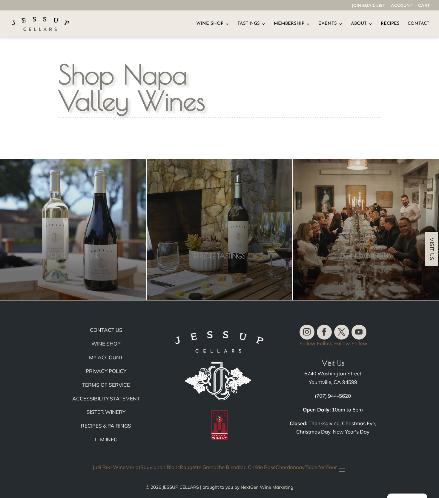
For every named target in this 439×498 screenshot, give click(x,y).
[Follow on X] (341, 332)
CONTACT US (106, 330)
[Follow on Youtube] (358, 332)
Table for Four (321, 467)
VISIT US (432, 249)
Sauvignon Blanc (160, 467)
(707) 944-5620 (333, 396)
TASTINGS (248, 24)
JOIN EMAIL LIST (368, 5)
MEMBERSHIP (289, 24)
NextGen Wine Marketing (267, 487)
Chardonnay (290, 467)
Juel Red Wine (109, 467)
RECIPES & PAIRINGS (106, 426)
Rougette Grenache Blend (209, 467)
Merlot (132, 467)
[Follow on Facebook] (324, 332)
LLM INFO (106, 439)
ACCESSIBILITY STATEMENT (106, 398)
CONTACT (418, 24)
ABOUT (359, 24)
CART (424, 5)
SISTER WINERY (106, 412)
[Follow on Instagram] (307, 332)
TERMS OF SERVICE (106, 385)
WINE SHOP (209, 24)
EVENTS (327, 24)
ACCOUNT (401, 5)
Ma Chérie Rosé (257, 467)
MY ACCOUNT (106, 357)
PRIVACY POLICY (106, 371)
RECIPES (390, 24)
